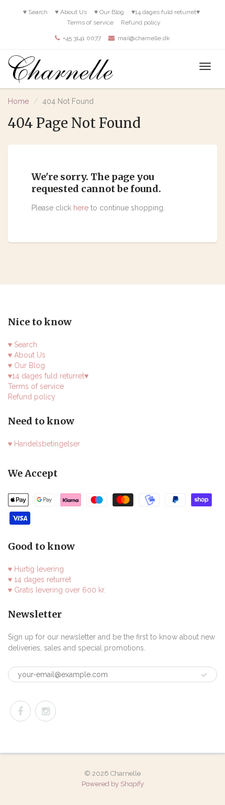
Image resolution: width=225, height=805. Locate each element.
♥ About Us (71, 12)
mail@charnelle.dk (144, 38)
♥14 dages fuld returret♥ (165, 12)
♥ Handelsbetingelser (44, 444)
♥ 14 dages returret (39, 579)
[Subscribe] (204, 675)
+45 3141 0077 (82, 38)
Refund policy (141, 22)
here (80, 208)
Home (18, 101)
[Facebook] (20, 711)
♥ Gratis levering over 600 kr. (57, 590)
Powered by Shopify (113, 784)
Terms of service (90, 22)
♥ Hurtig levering (36, 569)
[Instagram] (45, 711)
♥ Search (35, 12)
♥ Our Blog (109, 12)
